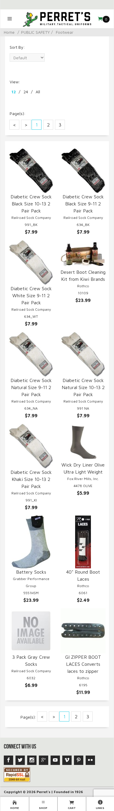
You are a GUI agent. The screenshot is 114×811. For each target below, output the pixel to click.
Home (9, 32)
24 (25, 91)
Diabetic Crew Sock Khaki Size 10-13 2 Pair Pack (31, 479)
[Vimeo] (67, 760)
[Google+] (43, 760)
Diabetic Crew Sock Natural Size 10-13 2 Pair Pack (83, 387)
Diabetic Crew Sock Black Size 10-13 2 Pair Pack (31, 203)
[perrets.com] (57, 18)
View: (15, 81)
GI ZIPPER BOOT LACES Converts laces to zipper (83, 664)
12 (13, 91)
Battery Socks (31, 572)
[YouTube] (55, 760)
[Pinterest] (78, 760)
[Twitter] (20, 760)
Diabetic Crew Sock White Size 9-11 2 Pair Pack (31, 295)
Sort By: (17, 47)
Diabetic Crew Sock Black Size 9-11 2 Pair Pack (83, 203)
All (38, 91)
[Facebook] (8, 760)
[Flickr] (90, 760)
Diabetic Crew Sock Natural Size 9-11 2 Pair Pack (31, 387)
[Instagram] (32, 760)
